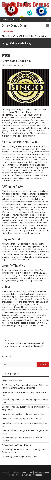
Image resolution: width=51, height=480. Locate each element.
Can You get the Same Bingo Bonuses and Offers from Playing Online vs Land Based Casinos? (25, 386)
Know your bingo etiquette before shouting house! (24, 414)
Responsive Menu (48, 20)
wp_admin (22, 65)
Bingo (5, 56)
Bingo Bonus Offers (15, 25)
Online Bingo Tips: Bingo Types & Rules (19, 456)
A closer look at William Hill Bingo (17, 445)
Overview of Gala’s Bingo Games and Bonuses (22, 418)
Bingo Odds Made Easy (12, 380)
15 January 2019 (9, 65)
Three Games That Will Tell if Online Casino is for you (25, 36)
